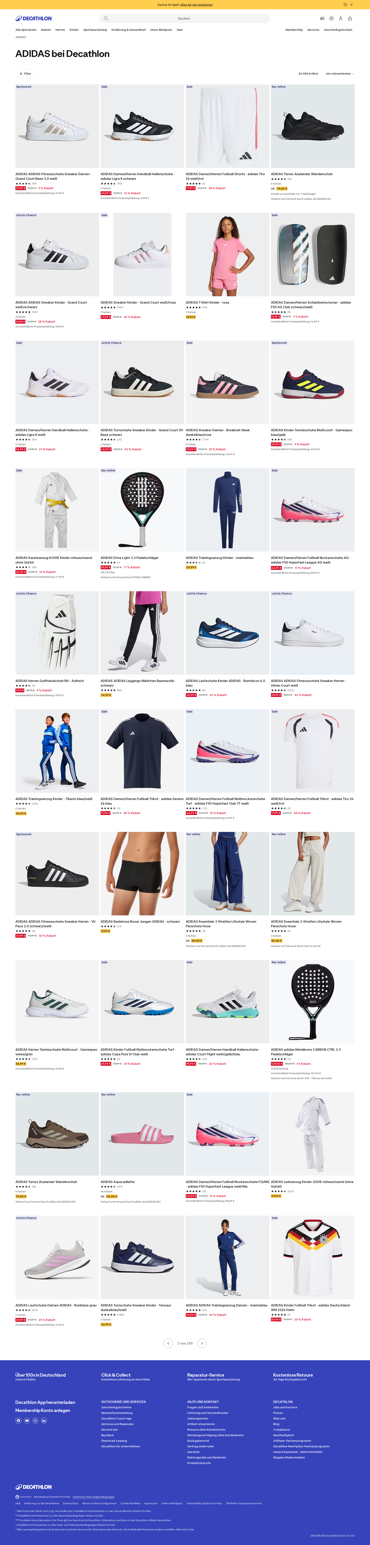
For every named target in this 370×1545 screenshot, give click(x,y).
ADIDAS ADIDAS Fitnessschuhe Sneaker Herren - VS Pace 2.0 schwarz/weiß (55, 924)
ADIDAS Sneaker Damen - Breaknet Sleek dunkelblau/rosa (218, 432)
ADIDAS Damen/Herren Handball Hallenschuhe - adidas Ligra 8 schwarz (138, 176)
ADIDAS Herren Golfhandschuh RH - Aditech (49, 681)
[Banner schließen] (351, 5)
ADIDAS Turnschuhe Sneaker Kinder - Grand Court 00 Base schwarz (142, 432)
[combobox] (340, 74)
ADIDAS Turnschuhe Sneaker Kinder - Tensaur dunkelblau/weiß (136, 1307)
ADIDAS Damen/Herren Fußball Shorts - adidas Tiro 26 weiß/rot (225, 176)
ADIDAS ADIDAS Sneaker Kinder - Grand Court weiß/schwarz (51, 305)
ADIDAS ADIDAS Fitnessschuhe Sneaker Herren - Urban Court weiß (308, 683)
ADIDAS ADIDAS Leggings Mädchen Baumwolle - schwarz (138, 683)
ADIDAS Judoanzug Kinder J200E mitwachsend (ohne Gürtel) (312, 1184)
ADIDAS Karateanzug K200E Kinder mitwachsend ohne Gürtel (53, 560)
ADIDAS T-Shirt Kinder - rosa (207, 302)
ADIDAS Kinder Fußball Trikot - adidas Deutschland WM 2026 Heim (310, 1307)
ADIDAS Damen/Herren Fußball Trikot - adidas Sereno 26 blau (142, 801)
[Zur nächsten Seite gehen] (202, 1343)
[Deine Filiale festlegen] (322, 18)
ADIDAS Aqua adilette (118, 1182)
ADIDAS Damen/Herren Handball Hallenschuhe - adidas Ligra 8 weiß (52, 432)
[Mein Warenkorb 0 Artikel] (350, 18)
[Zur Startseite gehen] (33, 18)
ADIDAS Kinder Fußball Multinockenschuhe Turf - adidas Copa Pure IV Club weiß (138, 1052)
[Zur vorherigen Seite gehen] (168, 1343)
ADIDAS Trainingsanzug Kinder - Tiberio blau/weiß (53, 799)
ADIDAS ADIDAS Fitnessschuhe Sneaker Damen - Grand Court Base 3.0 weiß (53, 176)
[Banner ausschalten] (345, 5)
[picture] (57, 126)
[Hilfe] (331, 18)
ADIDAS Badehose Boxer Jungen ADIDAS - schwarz (140, 921)
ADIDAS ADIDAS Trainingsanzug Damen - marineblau (226, 1305)
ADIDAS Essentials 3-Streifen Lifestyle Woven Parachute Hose (221, 924)
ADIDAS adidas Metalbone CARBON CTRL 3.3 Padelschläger (306, 1052)
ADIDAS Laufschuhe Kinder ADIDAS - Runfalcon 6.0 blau (225, 683)
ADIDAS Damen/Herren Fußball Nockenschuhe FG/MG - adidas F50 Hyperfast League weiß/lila (227, 1184)
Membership (294, 29)
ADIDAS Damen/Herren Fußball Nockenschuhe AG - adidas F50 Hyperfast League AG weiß (311, 560)
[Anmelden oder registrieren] (340, 18)
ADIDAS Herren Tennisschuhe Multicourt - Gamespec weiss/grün (56, 1052)
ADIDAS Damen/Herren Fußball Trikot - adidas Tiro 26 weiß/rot (312, 801)
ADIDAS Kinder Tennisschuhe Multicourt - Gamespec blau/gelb (312, 432)
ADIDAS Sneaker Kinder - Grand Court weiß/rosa (138, 302)
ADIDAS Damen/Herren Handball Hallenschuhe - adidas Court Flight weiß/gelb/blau (223, 1052)
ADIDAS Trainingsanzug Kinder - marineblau (219, 558)
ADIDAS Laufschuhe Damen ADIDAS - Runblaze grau (56, 1305)
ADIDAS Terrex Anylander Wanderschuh (302, 174)
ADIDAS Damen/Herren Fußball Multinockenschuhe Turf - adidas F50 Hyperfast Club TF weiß (225, 801)
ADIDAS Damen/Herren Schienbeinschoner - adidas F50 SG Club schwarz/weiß (311, 305)
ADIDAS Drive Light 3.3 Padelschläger (130, 558)
